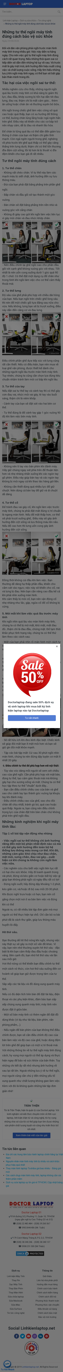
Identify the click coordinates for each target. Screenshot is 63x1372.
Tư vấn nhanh (32, 718)
